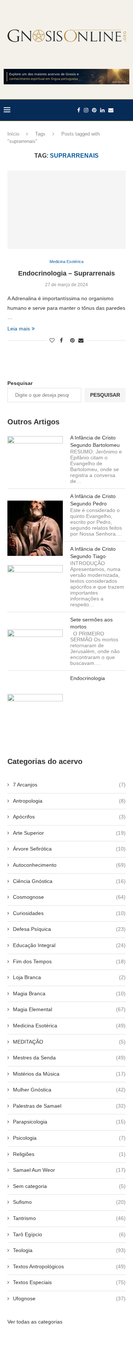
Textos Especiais (69, 1282)
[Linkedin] (102, 110)
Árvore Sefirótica (69, 849)
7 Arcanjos (69, 785)
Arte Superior (69, 833)
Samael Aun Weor (69, 1170)
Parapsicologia (69, 1122)
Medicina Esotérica (69, 1025)
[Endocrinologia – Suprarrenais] (66, 210)
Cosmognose (69, 897)
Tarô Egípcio (69, 1234)
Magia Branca (69, 993)
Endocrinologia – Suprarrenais (66, 273)
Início (13, 134)
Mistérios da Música (69, 1074)
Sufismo (69, 1202)
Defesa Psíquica (69, 929)
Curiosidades (69, 913)
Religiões (69, 1154)
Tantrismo (69, 1218)
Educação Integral (69, 945)
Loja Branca (69, 977)
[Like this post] (52, 340)
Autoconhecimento (69, 865)
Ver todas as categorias (34, 1322)
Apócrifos (69, 817)
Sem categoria (69, 1186)
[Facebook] (78, 110)
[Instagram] (86, 110)
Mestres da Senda (69, 1058)
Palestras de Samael (69, 1106)
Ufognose (69, 1298)
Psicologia (69, 1138)
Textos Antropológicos (69, 1266)
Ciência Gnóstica (69, 881)
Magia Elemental (69, 1009)
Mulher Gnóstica (69, 1090)
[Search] (125, 110)
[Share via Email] (80, 340)
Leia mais (18, 329)
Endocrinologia (87, 678)
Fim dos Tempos (69, 961)
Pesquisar (20, 383)
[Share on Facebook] (61, 340)
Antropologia (69, 801)
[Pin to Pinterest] (72, 340)
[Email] (110, 110)
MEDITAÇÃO (69, 1042)
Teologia (69, 1250)
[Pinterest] (94, 110)
